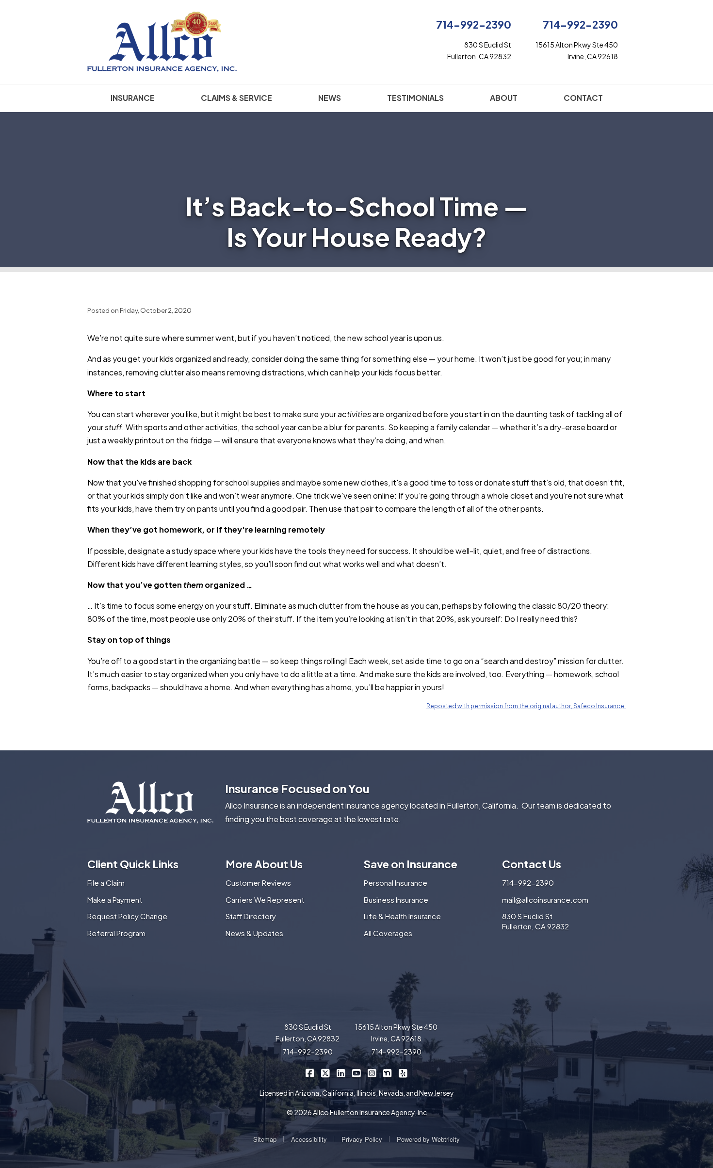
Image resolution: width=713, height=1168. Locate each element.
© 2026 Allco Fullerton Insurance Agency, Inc (357, 1112)
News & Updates (254, 933)
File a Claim (106, 882)
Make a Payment (114, 899)
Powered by (428, 1139)
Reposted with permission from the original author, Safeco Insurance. (526, 706)
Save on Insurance (410, 864)
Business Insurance (396, 899)
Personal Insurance (395, 882)
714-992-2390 (473, 24)
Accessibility (309, 1139)
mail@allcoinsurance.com (545, 899)
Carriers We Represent (265, 899)
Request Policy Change (127, 916)
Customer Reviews (258, 882)
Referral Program (116, 933)
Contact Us (531, 864)
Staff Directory (251, 916)
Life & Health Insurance (402, 916)
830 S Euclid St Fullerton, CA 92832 (535, 921)
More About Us (264, 864)
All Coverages (388, 933)
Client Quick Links (132, 864)
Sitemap (264, 1139)
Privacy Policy (361, 1139)
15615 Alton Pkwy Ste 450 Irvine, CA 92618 (396, 1032)
